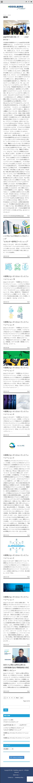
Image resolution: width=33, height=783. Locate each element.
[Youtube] (31, 1)
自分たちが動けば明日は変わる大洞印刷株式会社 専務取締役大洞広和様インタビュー (16, 667)
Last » (21, 697)
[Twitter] (26, 1)
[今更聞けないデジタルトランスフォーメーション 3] (16, 452)
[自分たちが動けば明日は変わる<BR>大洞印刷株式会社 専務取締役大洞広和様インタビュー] (16, 662)
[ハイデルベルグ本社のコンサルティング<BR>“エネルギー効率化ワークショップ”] (16, 233)
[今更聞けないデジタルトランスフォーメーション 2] (16, 552)
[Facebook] (28, 1)
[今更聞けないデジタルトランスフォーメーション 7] (16, 365)
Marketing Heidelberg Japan (17, 215)
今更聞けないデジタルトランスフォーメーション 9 (16, 738)
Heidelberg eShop (19, 777)
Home (4, 15)
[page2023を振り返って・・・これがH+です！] (16, 34)
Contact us (10, 777)
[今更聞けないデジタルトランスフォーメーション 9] (16, 319)
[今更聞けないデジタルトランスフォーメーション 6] (16, 409)
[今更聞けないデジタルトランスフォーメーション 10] (16, 273)
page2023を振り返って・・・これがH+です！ (15, 725)
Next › (17, 697)
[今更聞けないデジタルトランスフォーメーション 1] (16, 594)
